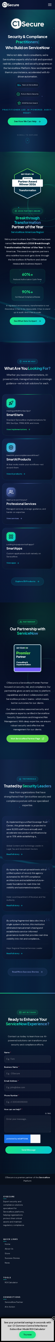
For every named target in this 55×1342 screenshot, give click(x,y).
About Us (9, 1248)
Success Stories (12, 1258)
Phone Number (11, 1095)
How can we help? (13, 1109)
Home (7, 1244)
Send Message (29, 1150)
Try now (27, 1334)
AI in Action (10, 1306)
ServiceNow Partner (14, 1302)
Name (7, 1052)
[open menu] (50, 5)
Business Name (11, 1067)
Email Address (11, 1081)
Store (7, 1253)
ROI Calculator (11, 1282)
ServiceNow (44, 1177)
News (7, 1262)
